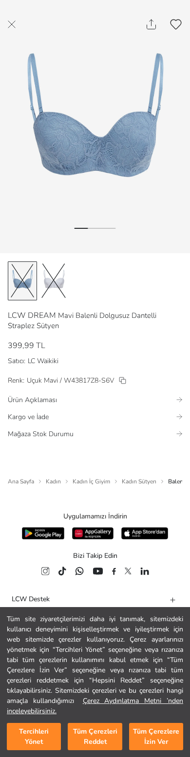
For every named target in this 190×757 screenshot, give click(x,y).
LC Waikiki (43, 361)
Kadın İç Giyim (91, 481)
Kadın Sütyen (139, 481)
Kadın (53, 481)
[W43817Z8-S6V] (122, 380)
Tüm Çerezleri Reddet (95, 736)
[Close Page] (12, 24)
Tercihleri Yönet (34, 736)
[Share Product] (151, 24)
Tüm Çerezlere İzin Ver (156, 736)
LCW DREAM (32, 315)
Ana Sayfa (21, 481)
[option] (22, 280)
